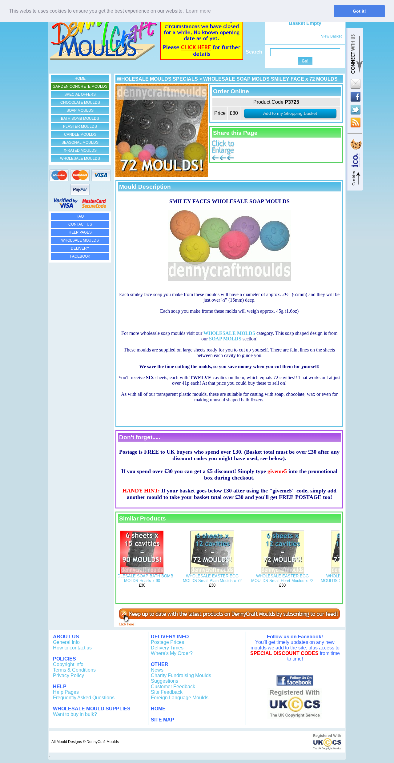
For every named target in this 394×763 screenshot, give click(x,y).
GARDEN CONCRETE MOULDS (80, 86)
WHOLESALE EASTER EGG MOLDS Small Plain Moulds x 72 (212, 578)
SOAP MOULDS (80, 110)
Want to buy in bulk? (75, 714)
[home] (103, 58)
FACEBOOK (80, 256)
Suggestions (164, 681)
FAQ (80, 216)
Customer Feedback (173, 686)
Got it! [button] (359, 11)
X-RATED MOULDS (80, 150)
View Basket (331, 36)
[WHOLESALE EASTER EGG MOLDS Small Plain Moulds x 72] (212, 572)
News (157, 670)
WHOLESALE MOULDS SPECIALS (157, 79)
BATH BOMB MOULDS (80, 118)
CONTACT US (80, 224)
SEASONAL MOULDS (80, 142)
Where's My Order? (172, 653)
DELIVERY (80, 248)
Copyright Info (68, 664)
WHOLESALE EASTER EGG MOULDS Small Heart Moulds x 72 (282, 578)
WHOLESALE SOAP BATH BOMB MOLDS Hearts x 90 (142, 578)
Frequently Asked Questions (84, 697)
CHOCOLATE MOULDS (80, 102)
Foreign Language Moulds (179, 697)
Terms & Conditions (74, 670)
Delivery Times (167, 647)
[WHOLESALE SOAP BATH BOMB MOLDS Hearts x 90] (141, 572)
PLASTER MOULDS (80, 126)
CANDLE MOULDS (80, 134)
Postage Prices (167, 642)
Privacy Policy (68, 675)
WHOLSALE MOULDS (80, 240)
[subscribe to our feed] (229, 624)
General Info (66, 642)
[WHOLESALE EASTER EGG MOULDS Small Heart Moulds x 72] (282, 572)
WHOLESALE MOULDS (80, 158)
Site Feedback (167, 692)
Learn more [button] (198, 11)
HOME (80, 78)
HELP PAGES (80, 232)
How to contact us (72, 647)
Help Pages (66, 692)
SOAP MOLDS (225, 338)
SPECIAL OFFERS (80, 94)
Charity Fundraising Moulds (181, 675)
